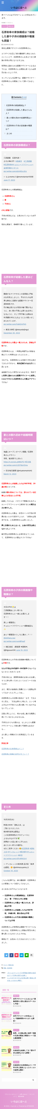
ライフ (5, 965)
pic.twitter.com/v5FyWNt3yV (15, 859)
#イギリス (15, 168)
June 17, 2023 (9, 180)
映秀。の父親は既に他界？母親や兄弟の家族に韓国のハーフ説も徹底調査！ (24, 1035)
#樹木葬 (23, 852)
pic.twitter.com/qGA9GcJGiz (15, 171)
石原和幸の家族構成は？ (16, 105)
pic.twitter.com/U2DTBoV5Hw (16, 465)
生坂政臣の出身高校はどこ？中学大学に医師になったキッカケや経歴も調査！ (24, 1067)
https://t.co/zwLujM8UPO (14, 462)
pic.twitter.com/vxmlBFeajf (14, 641)
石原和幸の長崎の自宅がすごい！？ (15, 754)
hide (24, 97)
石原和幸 (9, 968)
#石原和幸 (8, 165)
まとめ (9, 133)
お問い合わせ (23, 1094)
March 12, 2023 (10, 474)
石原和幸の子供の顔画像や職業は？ (19, 127)
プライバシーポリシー (11, 1094)
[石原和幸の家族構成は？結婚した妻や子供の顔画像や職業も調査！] (22, 955)
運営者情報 (21, 1096)
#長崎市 (19, 161)
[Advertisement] (19, 253)
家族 (5, 968)
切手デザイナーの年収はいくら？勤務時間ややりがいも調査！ (23, 1018)
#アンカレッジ (13, 852)
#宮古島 (28, 462)
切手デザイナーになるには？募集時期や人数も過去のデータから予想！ (24, 1001)
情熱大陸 (11, 965)
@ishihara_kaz (9, 638)
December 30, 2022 (12, 333)
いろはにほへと (19, 7)
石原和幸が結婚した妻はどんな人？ (19, 111)
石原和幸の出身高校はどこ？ (13, 749)
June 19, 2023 (22, 650)
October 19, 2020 (11, 871)
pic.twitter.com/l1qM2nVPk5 (15, 324)
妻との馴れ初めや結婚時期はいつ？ (19, 119)
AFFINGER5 (30, 1106)
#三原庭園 (28, 161)
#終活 (20, 855)
